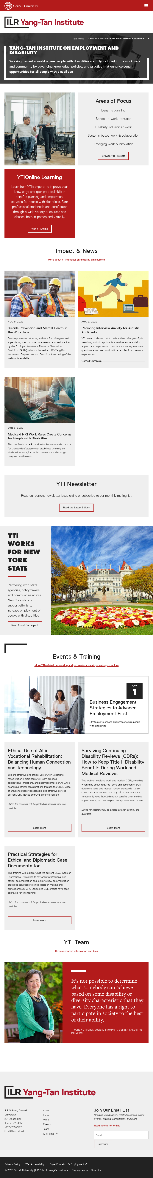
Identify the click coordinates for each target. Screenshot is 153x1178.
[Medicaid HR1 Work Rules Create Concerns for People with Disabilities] (39, 421)
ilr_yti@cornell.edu (14, 1131)
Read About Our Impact (76, 580)
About (46, 1110)
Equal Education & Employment (67, 1164)
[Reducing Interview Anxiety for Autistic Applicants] (113, 319)
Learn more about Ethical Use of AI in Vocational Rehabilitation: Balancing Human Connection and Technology (39, 789)
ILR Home (79, 38)
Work (46, 1119)
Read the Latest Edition (76, 496)
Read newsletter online (107, 1125)
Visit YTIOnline (39, 203)
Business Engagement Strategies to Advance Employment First (76, 705)
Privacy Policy (12, 1164)
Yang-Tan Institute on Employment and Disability (75, 1170)
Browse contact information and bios (76, 951)
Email (99, 1135)
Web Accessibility (35, 1164)
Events (47, 1124)
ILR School (41, 1170)
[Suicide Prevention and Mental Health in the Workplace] (39, 319)
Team (46, 1129)
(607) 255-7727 (13, 1127)
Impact (47, 1115)
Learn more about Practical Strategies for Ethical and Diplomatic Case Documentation (39, 888)
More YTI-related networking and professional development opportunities (77, 665)
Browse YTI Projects (113, 128)
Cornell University (23, 1170)
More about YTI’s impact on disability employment (76, 259)
